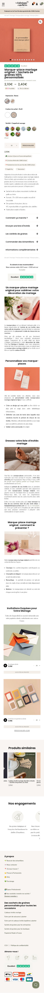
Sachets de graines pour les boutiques (17, 929)
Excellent (24, 66)
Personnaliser (28, 145)
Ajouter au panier (22, 672)
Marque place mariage (22, 15)
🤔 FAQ (7, 877)
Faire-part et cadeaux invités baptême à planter (20, 921)
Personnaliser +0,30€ (22, 730)
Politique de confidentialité (19, 945)
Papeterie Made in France (13, 933)
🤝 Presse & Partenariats (12, 873)
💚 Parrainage (9, 881)
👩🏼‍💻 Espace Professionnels (12, 889)
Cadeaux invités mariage (12, 912)
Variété (8, 123)
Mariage (12, 15)
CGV (6, 945)
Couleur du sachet (12, 109)
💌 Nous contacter (10, 865)
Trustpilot (22, 270)
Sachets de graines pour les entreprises (17, 925)
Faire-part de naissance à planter (15, 916)
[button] (40, 22)
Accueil (6, 15)
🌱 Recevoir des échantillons (14, 861)
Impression (9, 96)
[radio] (7, 101)
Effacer (6, 138)
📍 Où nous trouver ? (11, 869)
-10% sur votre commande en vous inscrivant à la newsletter (22, 11)
